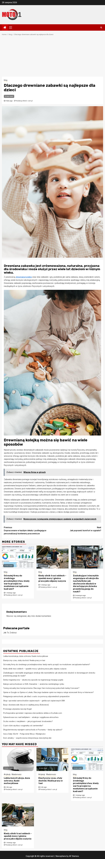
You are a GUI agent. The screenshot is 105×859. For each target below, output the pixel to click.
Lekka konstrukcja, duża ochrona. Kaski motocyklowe (25, 656)
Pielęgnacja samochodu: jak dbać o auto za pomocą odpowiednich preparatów (36, 696)
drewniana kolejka (24, 277)
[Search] (101, 27)
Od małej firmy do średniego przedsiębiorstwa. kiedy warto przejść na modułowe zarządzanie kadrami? (17, 582)
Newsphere (61, 856)
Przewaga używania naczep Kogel (17, 709)
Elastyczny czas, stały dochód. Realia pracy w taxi (24, 660)
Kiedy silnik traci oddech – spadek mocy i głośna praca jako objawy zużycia (52, 578)
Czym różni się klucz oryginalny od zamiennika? (23, 725)
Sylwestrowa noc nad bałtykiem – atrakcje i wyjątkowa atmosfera (30, 717)
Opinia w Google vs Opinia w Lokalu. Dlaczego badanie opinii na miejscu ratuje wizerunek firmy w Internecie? (48, 692)
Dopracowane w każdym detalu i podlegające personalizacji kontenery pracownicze (25, 530)
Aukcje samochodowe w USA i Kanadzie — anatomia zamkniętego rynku (33, 684)
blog (5, 80)
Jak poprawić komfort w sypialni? (85, 529)
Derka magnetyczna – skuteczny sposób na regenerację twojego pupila (33, 680)
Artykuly (7, 774)
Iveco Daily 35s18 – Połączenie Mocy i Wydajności (24, 734)
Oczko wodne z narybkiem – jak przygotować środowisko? (28, 721)
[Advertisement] (52, 57)
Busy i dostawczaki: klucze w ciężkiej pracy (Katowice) (26, 705)
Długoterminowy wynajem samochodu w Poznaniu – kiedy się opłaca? (32, 730)
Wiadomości (16, 774)
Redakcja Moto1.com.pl (24, 101)
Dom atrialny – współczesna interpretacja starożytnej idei (27, 738)
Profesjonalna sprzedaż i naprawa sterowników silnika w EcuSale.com (32, 713)
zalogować (22, 616)
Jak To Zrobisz (10, 632)
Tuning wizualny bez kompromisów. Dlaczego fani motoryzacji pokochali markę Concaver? (41, 688)
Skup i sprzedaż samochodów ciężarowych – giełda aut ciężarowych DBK (34, 701)
